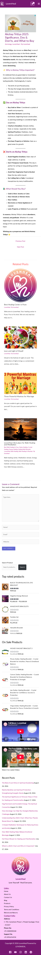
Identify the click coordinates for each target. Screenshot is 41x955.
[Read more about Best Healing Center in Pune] (20, 285)
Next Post (20, 247)
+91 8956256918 (10, 937)
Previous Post (20, 241)
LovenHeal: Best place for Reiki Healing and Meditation (19, 444)
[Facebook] (10, 952)
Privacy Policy (9, 906)
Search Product (7, 563)
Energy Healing (13, 449)
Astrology (8, 44)
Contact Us (8, 897)
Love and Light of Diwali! (13, 351)
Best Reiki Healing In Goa (11, 447)
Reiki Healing (14, 451)
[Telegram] (31, 952)
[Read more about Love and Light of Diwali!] (20, 337)
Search (22, 567)
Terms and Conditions (11, 909)
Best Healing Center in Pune (15, 305)
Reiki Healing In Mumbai (25, 451)
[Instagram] (20, 952)
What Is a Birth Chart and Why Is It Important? (18, 846)
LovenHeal (11, 4)
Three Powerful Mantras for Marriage (19, 396)
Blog (5, 900)
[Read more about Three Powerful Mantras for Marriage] (20, 383)
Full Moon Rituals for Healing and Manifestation (19, 839)
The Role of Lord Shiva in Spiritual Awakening (18, 783)
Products (7, 903)
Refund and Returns (11, 913)
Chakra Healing (23, 447)
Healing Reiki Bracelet (24, 449)
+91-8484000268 (10, 931)
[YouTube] (15, 952)
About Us (7, 894)
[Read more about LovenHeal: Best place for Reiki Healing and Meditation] (20, 429)
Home (6, 891)
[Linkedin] (26, 952)
